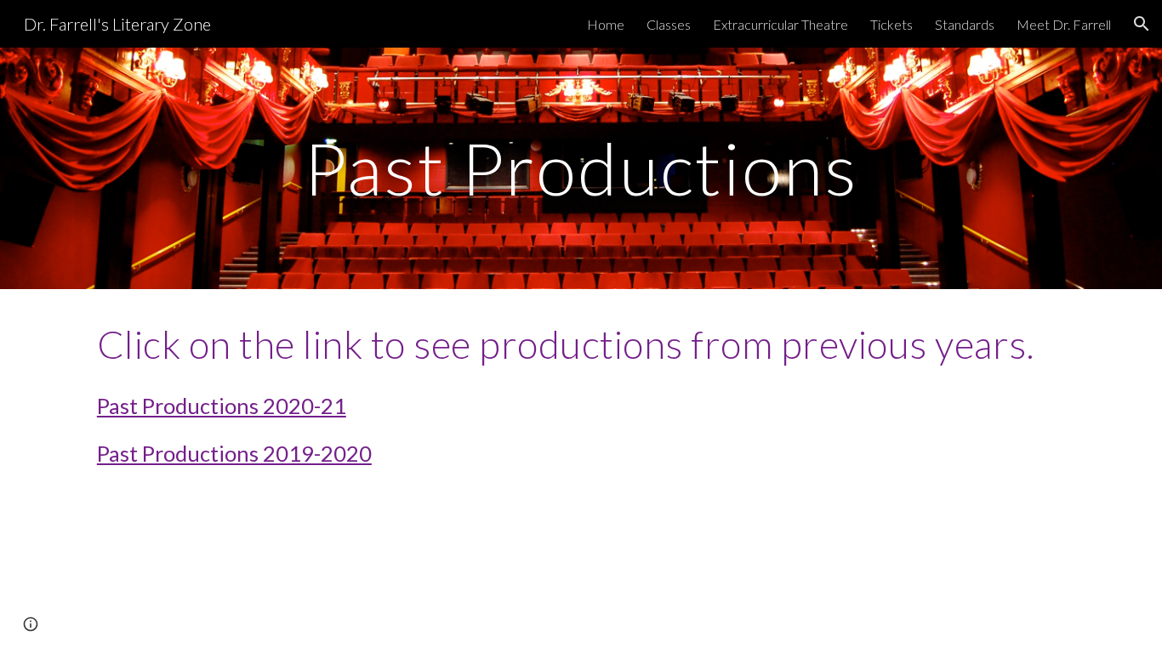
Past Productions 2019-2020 (234, 453)
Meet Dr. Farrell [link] (1064, 24)
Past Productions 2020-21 (221, 405)
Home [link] (605, 24)
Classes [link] (669, 24)
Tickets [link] (891, 24)
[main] (581, 168)
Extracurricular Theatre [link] (780, 24)
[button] (1141, 23)
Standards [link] (964, 24)
